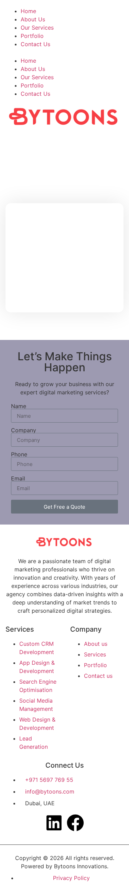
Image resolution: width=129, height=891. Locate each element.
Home (28, 11)
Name (18, 406)
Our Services (37, 27)
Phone (19, 454)
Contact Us (35, 44)
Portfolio (32, 35)
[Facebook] (75, 822)
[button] (64, 52)
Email (18, 478)
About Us (33, 19)
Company (23, 430)
